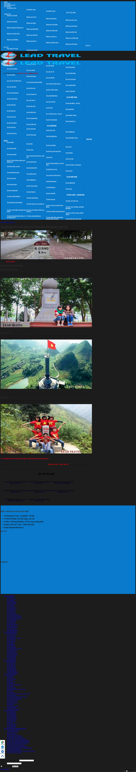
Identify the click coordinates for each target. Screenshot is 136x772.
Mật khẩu (4, 763)
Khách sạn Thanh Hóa (13, 33)
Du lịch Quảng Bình (31, 118)
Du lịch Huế (49, 108)
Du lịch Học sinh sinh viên (53, 151)
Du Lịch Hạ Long (11, 599)
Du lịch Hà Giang (31, 76)
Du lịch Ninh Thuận (71, 115)
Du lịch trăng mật (31, 162)
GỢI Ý (1, 222)
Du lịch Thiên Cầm (12, 99)
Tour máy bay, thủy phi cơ (53, 175)
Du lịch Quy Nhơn (12, 123)
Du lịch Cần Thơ (50, 130)
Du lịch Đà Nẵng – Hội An (73, 103)
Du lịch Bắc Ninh (70, 67)
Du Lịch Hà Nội (50, 77)
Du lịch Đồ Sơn (11, 75)
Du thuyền (7, 6)
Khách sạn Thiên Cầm (72, 38)
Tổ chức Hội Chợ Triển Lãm (73, 219)
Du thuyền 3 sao (11, 8)
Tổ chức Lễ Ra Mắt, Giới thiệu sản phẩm (16, 210)
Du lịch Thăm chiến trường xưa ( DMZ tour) (16, 161)
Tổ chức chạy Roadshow (33, 216)
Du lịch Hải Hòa (11, 105)
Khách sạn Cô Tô (31, 17)
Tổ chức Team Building (13, 196)
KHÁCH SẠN (7, 14)
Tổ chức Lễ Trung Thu (72, 201)
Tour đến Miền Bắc (51, 136)
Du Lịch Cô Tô (50, 71)
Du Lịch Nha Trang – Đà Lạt (54, 114)
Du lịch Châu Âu (30, 192)
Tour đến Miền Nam (51, 96)
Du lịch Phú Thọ (30, 88)
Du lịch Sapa (10, 597)
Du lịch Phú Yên (11, 117)
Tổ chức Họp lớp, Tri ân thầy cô (35, 204)
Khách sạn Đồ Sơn (51, 18)
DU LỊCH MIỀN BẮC (9, 61)
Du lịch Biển (10, 142)
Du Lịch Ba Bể (10, 600)
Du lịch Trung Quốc (31, 186)
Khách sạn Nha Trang (52, 42)
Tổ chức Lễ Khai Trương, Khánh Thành (75, 213)
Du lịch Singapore (51, 181)
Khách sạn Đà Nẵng (12, 39)
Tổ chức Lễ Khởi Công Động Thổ (55, 211)
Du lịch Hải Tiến (30, 106)
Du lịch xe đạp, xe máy (13, 166)
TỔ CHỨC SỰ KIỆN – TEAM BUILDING (75, 195)
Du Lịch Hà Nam (11, 87)
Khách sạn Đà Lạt (31, 41)
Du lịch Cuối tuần (51, 145)
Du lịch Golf (29, 150)
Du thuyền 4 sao (31, 9)
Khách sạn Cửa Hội (31, 35)
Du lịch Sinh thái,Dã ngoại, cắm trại (35, 156)
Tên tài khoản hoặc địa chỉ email (10, 760)
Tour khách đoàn (31, 174)
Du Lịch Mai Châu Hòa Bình (34, 82)
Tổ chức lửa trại (50, 199)
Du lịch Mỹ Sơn (11, 111)
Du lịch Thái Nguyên (12, 93)
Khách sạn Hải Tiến (71, 32)
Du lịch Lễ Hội (69, 159)
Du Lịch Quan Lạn (31, 94)
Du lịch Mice (69, 153)
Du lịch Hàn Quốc (12, 184)
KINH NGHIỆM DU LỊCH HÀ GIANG (9, 222)
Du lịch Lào (69, 189)
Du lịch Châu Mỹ (50, 193)
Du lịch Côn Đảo (31, 129)
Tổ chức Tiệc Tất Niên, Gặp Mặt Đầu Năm (75, 207)
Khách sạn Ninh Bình (32, 29)
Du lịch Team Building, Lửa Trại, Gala (55, 164)
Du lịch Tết (49, 157)
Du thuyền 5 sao (50, 11)
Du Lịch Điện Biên (71, 73)
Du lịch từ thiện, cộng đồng (73, 165)
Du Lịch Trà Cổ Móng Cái (14, 81)
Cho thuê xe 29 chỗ (31, 50)
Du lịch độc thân (11, 148)
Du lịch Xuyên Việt (31, 168)
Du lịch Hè (68, 147)
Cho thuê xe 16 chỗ (12, 48)
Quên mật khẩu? (5, 769)
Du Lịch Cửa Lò (30, 100)
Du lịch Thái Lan (11, 178)
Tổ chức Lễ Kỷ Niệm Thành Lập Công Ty (35, 210)
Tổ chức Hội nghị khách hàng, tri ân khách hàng (16, 216)
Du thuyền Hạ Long (51, 169)
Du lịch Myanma (50, 187)
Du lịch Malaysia (31, 180)
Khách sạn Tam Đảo (52, 24)
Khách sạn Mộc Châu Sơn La (15, 27)
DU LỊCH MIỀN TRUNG (72, 97)
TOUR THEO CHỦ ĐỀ (10, 674)
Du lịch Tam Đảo (70, 91)
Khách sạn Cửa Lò (51, 36)
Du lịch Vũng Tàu (12, 133)
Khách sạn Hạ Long (71, 20)
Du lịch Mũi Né (70, 109)
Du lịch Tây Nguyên (51, 120)
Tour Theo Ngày (71, 12)
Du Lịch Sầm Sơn (31, 124)
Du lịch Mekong (70, 132)
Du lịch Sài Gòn (11, 127)
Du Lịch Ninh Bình (71, 85)
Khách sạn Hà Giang (71, 26)
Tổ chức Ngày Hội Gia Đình (14, 202)
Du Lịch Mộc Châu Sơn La (53, 84)
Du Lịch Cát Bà (30, 70)
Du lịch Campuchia (12, 190)
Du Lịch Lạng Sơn (71, 79)
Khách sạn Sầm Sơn (52, 30)
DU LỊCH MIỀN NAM (51, 126)
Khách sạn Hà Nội (12, 21)
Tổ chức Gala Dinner (32, 198)
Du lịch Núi (29, 144)
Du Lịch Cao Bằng (12, 69)
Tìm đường (2, 744)
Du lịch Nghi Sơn (31, 112)
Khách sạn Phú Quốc (71, 44)
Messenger (2, 753)
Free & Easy (69, 171)
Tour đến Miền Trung (72, 138)
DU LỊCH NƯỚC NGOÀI (72, 177)
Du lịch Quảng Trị (70, 121)
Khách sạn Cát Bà (12, 15)
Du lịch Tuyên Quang (52, 90)
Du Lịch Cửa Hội (50, 102)
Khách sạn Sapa (31, 23)
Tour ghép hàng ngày (13, 172)
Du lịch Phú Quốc (31, 135)
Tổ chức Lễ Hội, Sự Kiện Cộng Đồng (54, 206)
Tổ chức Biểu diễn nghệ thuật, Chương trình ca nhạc (54, 218)
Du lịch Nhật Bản (70, 183)
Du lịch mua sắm (12, 154)
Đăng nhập (15, 766)
